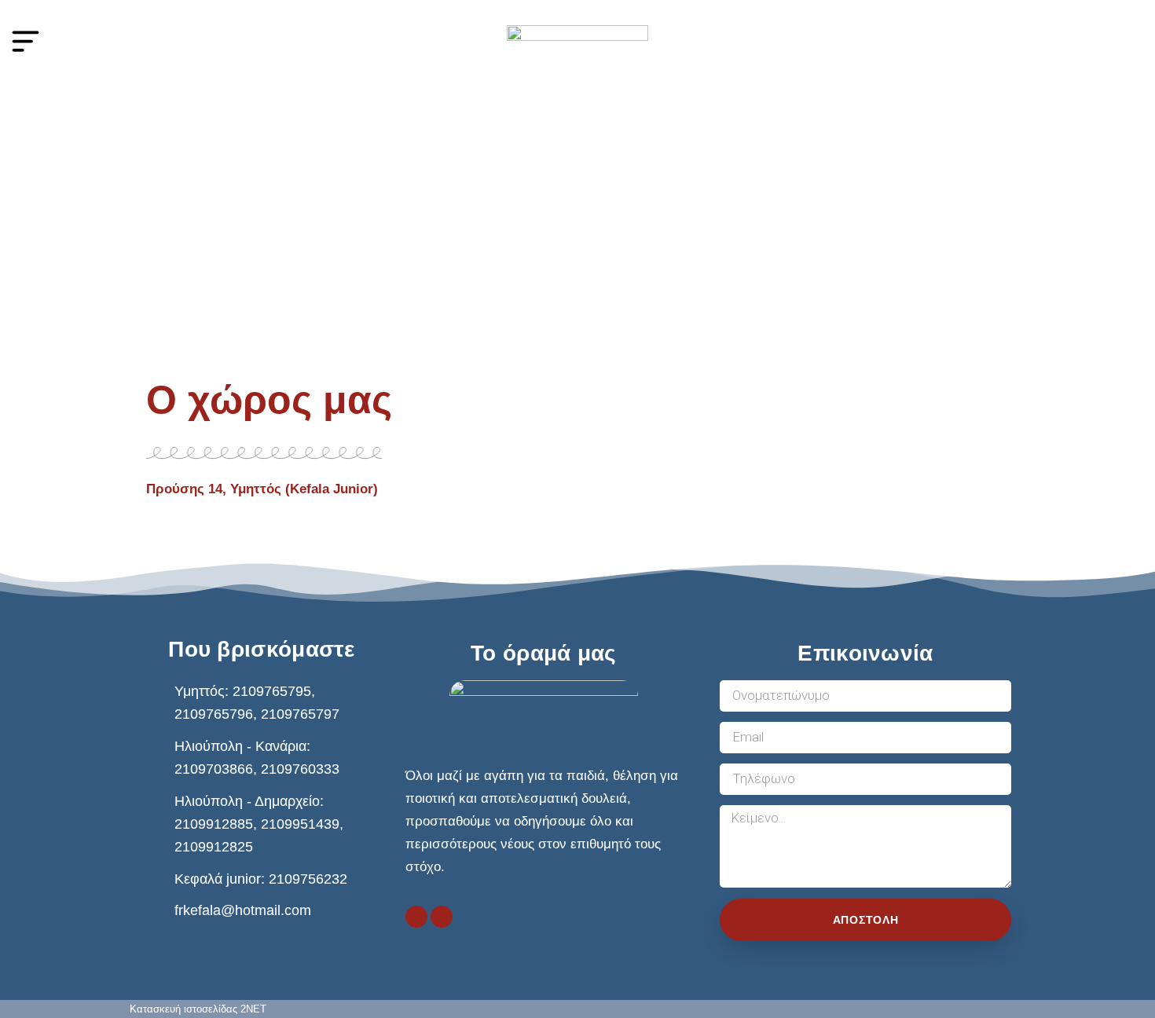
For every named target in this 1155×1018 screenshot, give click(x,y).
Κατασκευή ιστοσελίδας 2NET (198, 1009)
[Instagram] (442, 917)
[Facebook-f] (416, 917)
